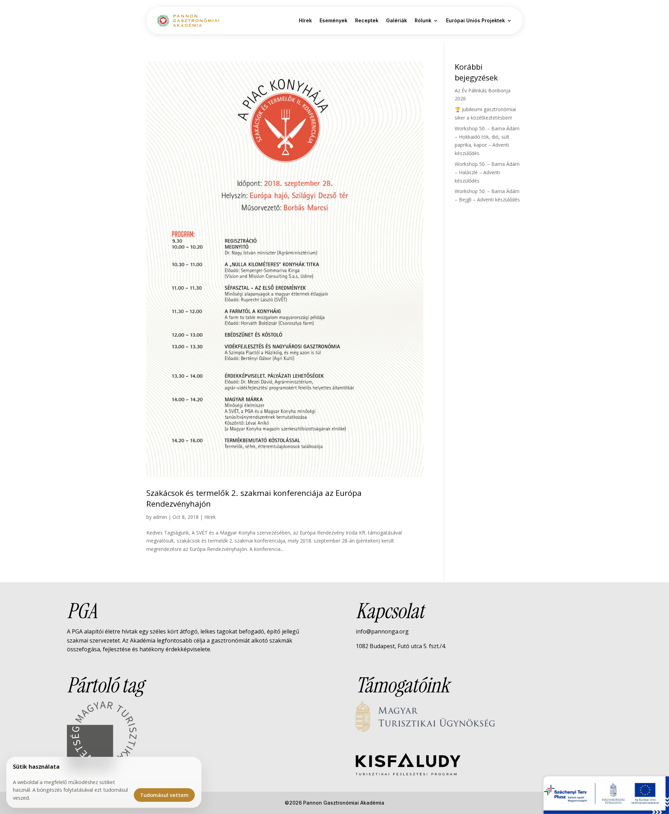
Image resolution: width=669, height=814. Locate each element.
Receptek (366, 20)
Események (333, 20)
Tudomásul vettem (164, 794)
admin (160, 517)
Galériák (396, 20)
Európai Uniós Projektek (475, 20)
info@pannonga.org (382, 631)
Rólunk (423, 20)
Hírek (305, 20)
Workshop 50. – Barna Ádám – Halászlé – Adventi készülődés (487, 172)
